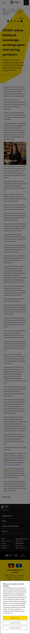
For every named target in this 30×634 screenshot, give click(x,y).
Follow (21, 18)
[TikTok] (17, 21)
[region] (15, 607)
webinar (16, 293)
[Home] (15, 3)
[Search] (26, 2)
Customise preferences (15, 627)
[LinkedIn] (8, 21)
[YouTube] (21, 21)
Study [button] (4, 521)
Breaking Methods (15, 320)
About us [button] (5, 531)
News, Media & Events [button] (10, 526)
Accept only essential (15, 622)
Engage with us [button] (7, 516)
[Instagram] (14, 21)
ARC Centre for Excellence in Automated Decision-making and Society (13, 462)
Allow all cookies (15, 618)
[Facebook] (11, 21)
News (12, 9)
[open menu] (3, 2)
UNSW (3, 9)
